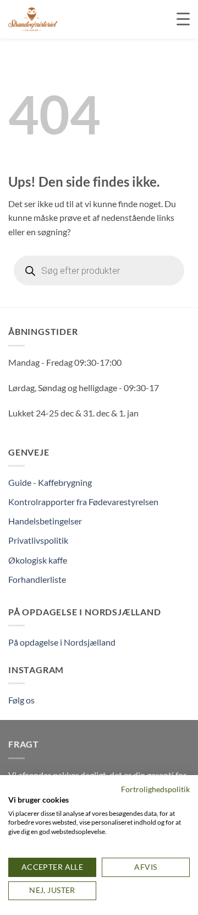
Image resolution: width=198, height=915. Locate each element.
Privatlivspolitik (38, 540)
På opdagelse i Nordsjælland (62, 642)
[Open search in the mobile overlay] (99, 270)
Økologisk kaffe (37, 560)
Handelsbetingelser (45, 521)
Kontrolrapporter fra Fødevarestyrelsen (83, 501)
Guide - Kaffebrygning (50, 482)
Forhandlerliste (37, 579)
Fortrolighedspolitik (155, 789)
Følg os (21, 700)
